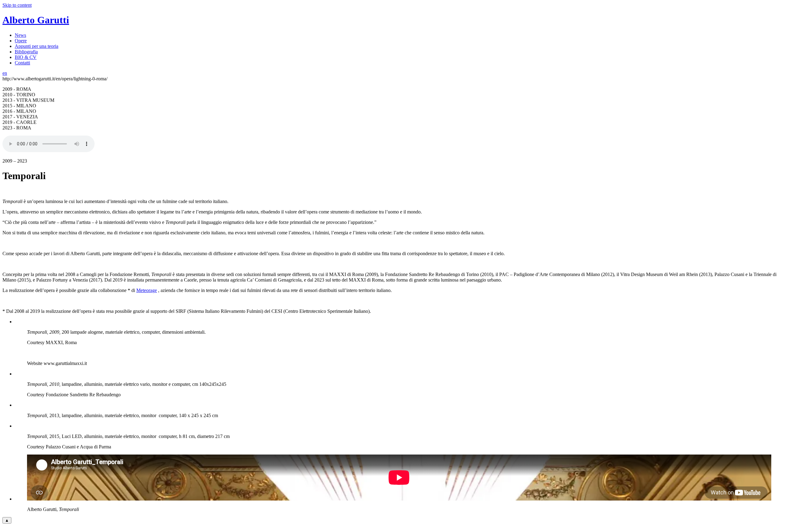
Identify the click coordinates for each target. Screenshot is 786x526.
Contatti (22, 62)
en (4, 73)
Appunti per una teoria (36, 46)
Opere (21, 40)
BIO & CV (26, 57)
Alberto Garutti (35, 19)
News (20, 35)
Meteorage (146, 290)
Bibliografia (26, 51)
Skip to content (17, 5)
